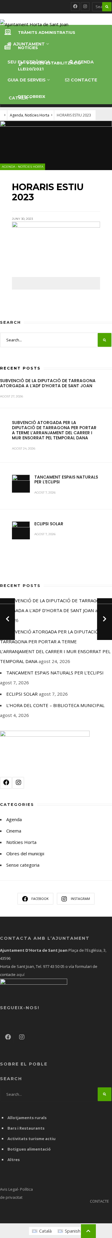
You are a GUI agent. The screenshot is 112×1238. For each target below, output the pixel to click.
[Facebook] (75, 6)
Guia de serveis (26, 80)
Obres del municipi (25, 853)
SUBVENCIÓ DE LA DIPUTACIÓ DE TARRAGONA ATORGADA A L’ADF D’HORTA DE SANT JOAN (48, 383)
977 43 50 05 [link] (54, 966)
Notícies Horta (37, 115)
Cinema (13, 831)
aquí (20, 974)
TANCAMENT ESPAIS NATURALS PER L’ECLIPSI (66, 479)
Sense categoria (22, 865)
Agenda (84, 62)
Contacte (84, 80)
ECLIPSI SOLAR (48, 524)
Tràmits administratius (46, 32)
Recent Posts (20, 368)
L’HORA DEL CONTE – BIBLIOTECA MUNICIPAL (55, 705)
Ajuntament (29, 44)
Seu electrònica (28, 62)
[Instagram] (85, 6)
